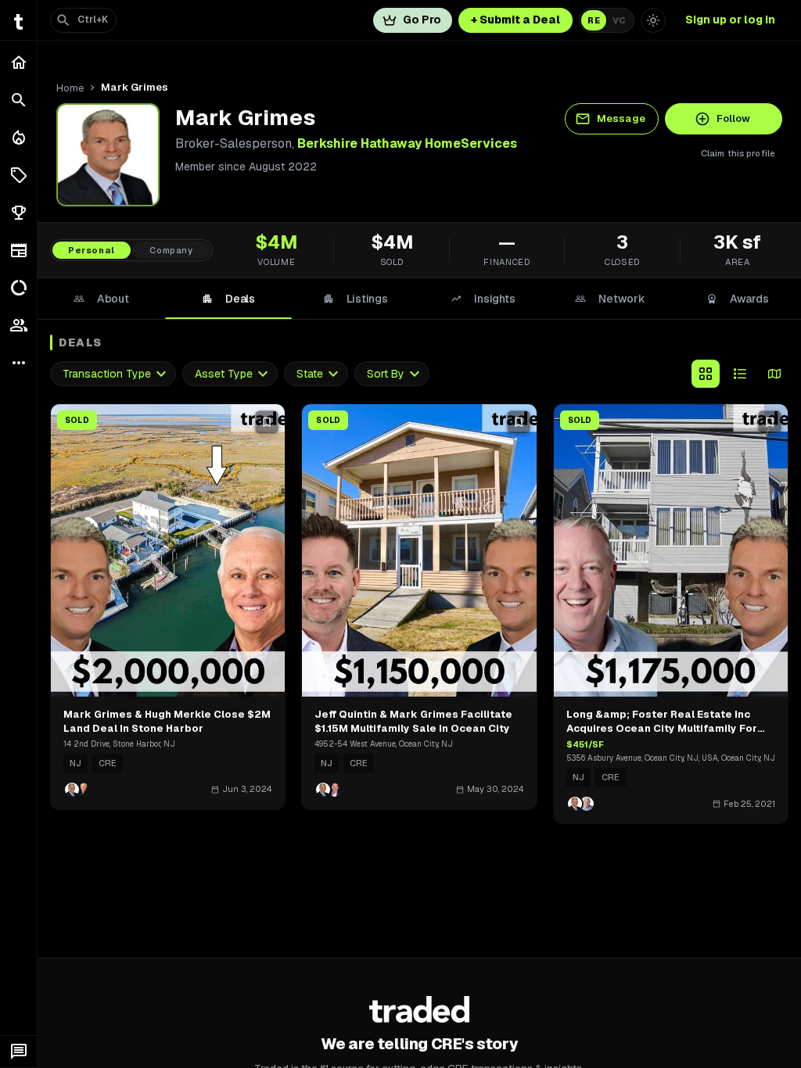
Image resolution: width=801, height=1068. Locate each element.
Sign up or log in (730, 20)
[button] (18, 175)
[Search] (18, 100)
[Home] (18, 62)
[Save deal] (266, 422)
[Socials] (18, 325)
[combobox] (113, 374)
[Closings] (18, 137)
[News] (18, 250)
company (171, 250)
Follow (733, 118)
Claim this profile (738, 153)
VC (619, 20)
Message (621, 118)
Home (70, 88)
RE (593, 20)
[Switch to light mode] (653, 20)
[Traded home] (419, 1009)
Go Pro (422, 20)
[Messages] (18, 1051)
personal (91, 250)
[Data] (18, 287)
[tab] (101, 298)
